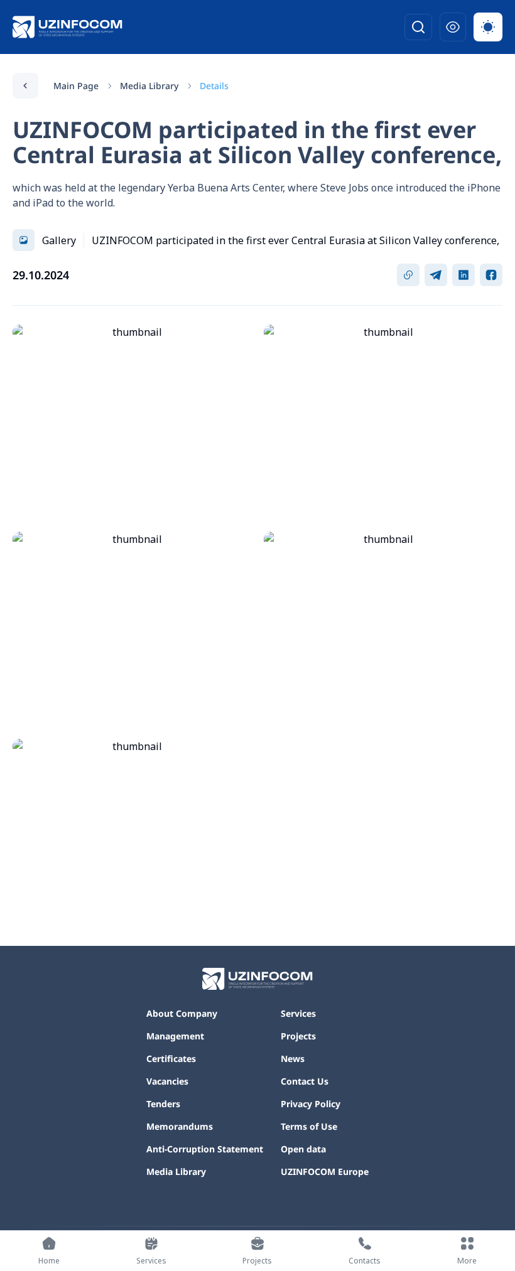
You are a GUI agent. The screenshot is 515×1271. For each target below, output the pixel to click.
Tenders (163, 1104)
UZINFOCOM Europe (325, 1171)
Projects (298, 1036)
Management (175, 1036)
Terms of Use (309, 1126)
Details (214, 86)
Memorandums (179, 1126)
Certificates (171, 1059)
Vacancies (167, 1081)
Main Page (76, 86)
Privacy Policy (310, 1104)
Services (298, 1013)
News (293, 1059)
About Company (181, 1013)
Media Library (149, 86)
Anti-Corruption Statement (204, 1149)
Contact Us (304, 1081)
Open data (303, 1149)
